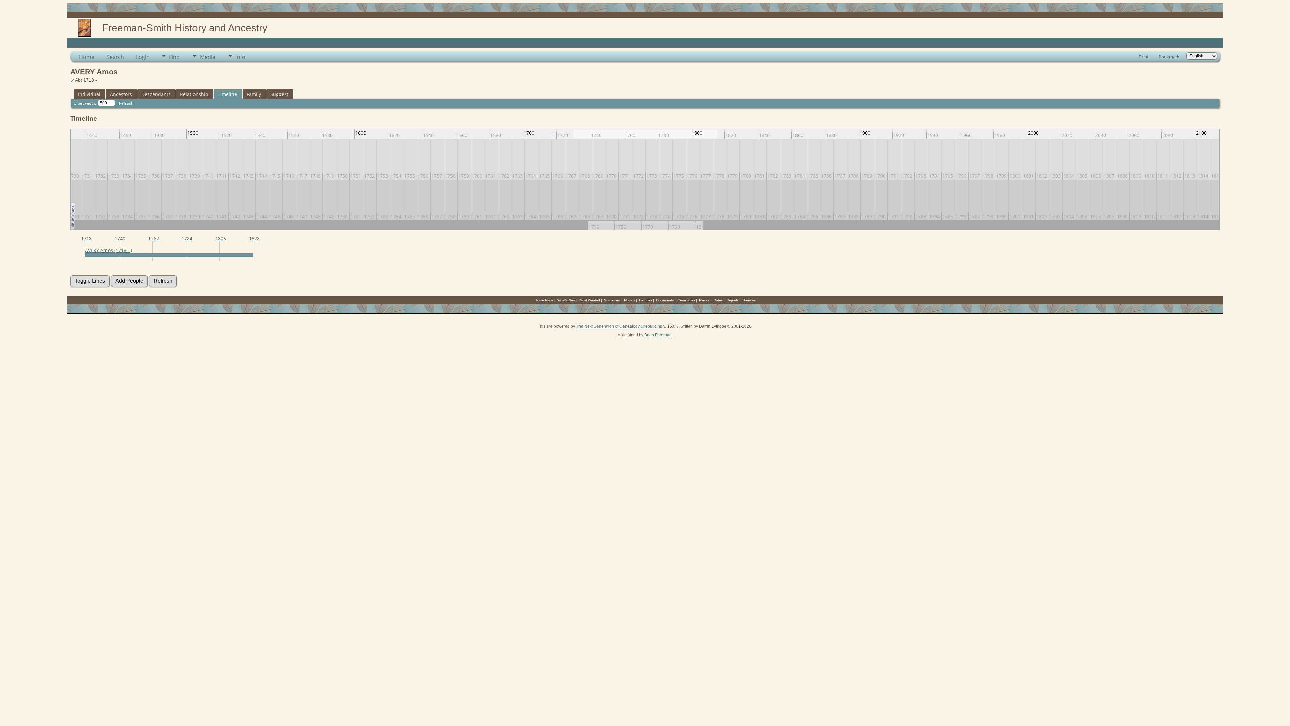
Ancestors (121, 94)
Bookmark (1169, 57)
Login (143, 57)
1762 (153, 238)
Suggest (279, 94)
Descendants (156, 94)
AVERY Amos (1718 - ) (108, 250)
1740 (120, 238)
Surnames (612, 300)
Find (174, 57)
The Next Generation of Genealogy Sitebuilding (619, 326)
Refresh (126, 103)
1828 (254, 238)
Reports (733, 300)
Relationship (194, 94)
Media (207, 57)
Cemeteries (686, 300)
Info (240, 57)
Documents (665, 300)
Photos (629, 300)
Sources (749, 300)
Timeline (227, 94)
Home (86, 57)
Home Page (544, 300)
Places (704, 300)
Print (1144, 57)
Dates (718, 300)
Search (115, 57)
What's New (566, 300)
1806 (220, 238)
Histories (645, 300)
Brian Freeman (658, 335)
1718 (86, 238)
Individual (89, 94)
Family (254, 94)
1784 (187, 238)
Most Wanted (589, 300)
